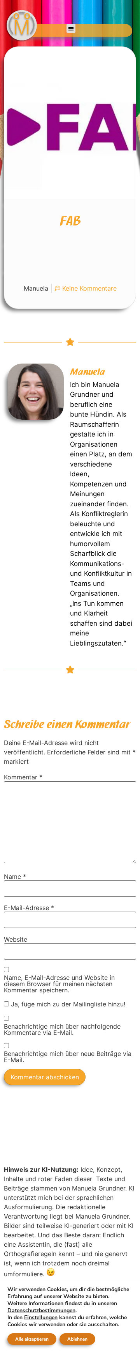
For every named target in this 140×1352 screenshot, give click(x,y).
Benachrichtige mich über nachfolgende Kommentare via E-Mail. (62, 1029)
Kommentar (23, 777)
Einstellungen (41, 1317)
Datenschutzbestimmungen (41, 1310)
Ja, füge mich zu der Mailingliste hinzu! (67, 1004)
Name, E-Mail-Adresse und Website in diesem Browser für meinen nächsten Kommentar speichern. (59, 983)
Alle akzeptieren (32, 1339)
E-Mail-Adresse (29, 908)
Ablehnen (77, 1339)
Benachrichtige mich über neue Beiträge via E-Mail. (67, 1056)
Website (15, 939)
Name (15, 876)
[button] (70, 28)
